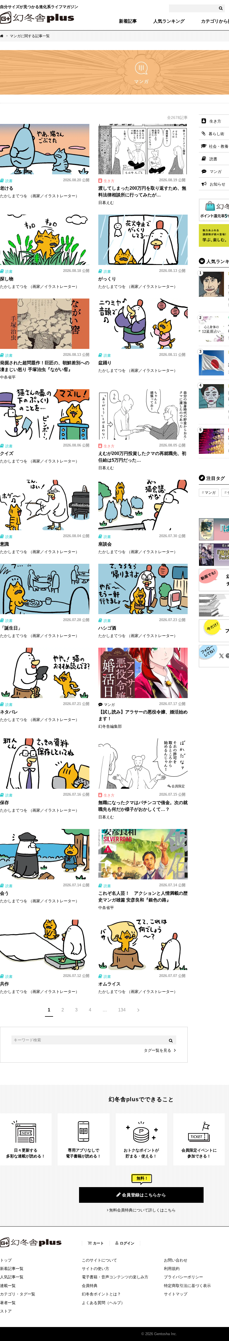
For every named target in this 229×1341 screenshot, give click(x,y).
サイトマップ (175, 1294)
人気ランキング (169, 21)
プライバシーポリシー (183, 1277)
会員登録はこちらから (144, 1194)
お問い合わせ (175, 1260)
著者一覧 (8, 1302)
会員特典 (89, 1285)
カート (98, 1243)
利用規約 (172, 1268)
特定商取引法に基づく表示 (187, 1285)
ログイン (127, 1243)
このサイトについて (99, 1260)
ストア (6, 1311)
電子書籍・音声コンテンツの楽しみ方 (115, 1277)
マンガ (210, 492)
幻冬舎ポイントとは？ (101, 1294)
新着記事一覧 (11, 1268)
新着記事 (128, 21)
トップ (6, 1260)
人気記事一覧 (11, 1277)
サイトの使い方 (95, 1268)
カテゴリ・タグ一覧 (17, 1294)
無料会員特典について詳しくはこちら (142, 1210)
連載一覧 (8, 1285)
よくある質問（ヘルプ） (103, 1302)
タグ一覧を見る (157, 1050)
